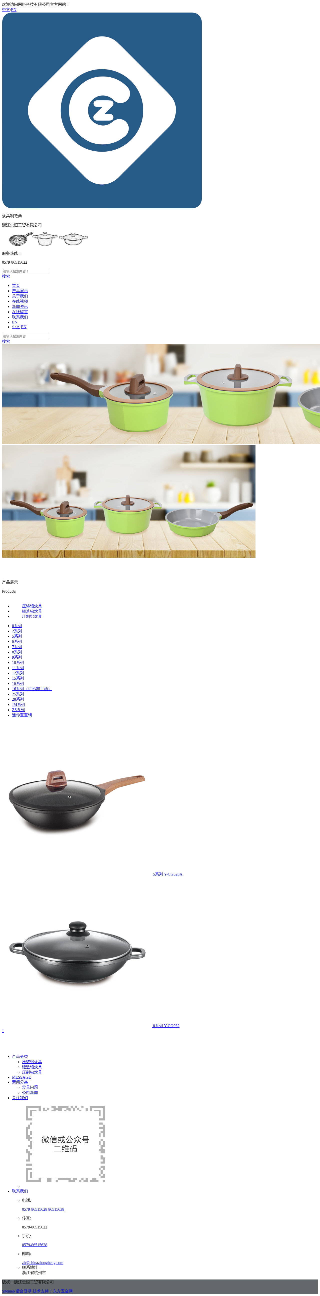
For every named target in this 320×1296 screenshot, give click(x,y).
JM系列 (18, 704)
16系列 (18, 683)
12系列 (18, 673)
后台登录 (24, 1291)
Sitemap (8, 1291)
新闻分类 (20, 1082)
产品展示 (20, 291)
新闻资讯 (20, 306)
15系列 (18, 678)
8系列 (17, 652)
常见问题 (30, 1087)
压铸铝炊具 (32, 1062)
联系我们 (20, 317)
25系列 (18, 694)
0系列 (17, 626)
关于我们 (20, 296)
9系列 (17, 657)
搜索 (6, 276)
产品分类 (20, 1056)
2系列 (17, 631)
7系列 (17, 647)
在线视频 (20, 301)
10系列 (18, 662)
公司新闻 (30, 1092)
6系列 (17, 641)
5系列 (17, 636)
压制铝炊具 (32, 1072)
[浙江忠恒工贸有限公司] (102, 207)
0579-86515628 (34, 1245)
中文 (6, 10)
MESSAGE (21, 1077)
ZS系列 (18, 710)
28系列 (18, 699)
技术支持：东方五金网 (53, 1291)
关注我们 (20, 1098)
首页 (16, 285)
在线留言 (20, 312)
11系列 (18, 668)
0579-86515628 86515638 (43, 1209)
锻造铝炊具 (32, 1067)
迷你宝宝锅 (22, 715)
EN (13, 10)
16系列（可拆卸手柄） (32, 689)
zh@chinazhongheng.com (42, 1262)
